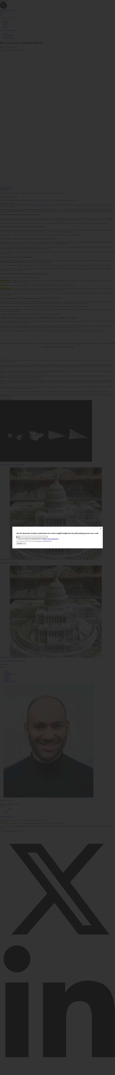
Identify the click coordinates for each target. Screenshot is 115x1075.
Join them (19, 543)
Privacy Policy (38, 541)
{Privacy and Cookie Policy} (50, 539)
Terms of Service (46, 541)
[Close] (101, 529)
